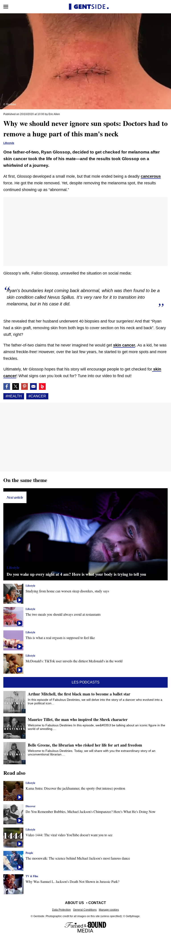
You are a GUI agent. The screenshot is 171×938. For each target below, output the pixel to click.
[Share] (24, 386)
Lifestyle (8, 143)
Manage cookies (109, 909)
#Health (14, 396)
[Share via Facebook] (6, 386)
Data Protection (61, 909)
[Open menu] (5, 6)
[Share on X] (15, 386)
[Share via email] (33, 386)
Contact (97, 903)
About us (74, 903)
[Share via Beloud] (42, 386)
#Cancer (37, 396)
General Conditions (85, 909)
